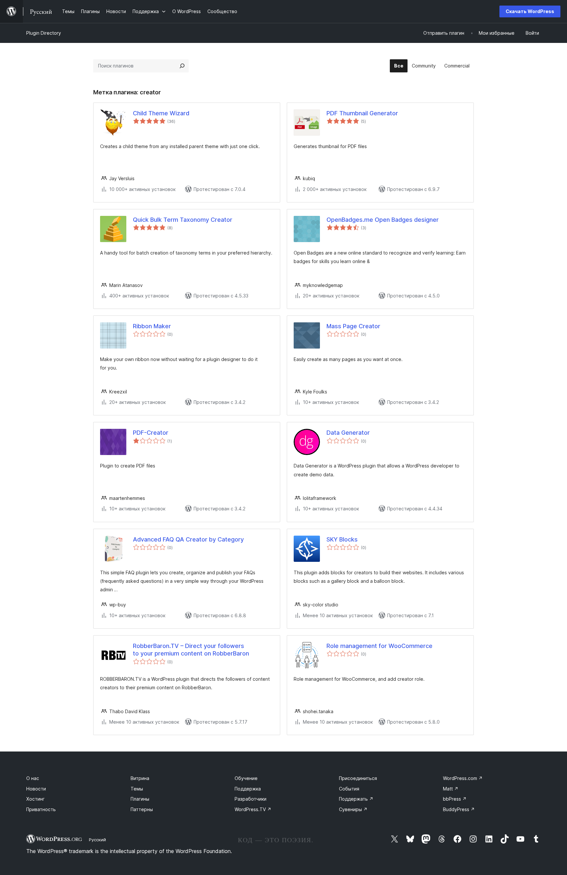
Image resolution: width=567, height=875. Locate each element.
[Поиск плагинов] (182, 65)
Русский (97, 839)
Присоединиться (358, 778)
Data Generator (348, 432)
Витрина (140, 778)
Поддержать (356, 799)
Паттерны (142, 809)
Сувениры (353, 809)
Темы (137, 788)
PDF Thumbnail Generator (362, 113)
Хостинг (35, 799)
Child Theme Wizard (161, 113)
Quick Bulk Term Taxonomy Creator (182, 219)
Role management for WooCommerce (379, 645)
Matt (450, 788)
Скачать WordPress (530, 11)
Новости (36, 788)
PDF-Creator (150, 432)
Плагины (140, 799)
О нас (32, 778)
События (349, 788)
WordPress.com (463, 778)
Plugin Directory (43, 33)
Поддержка (248, 788)
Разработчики (250, 799)
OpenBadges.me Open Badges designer (382, 219)
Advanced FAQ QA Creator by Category (188, 539)
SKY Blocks (342, 539)
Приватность (41, 809)
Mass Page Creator (353, 326)
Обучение (246, 778)
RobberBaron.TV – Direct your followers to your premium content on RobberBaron (191, 649)
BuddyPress (459, 809)
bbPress (455, 799)
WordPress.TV (253, 809)
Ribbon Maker (152, 326)
